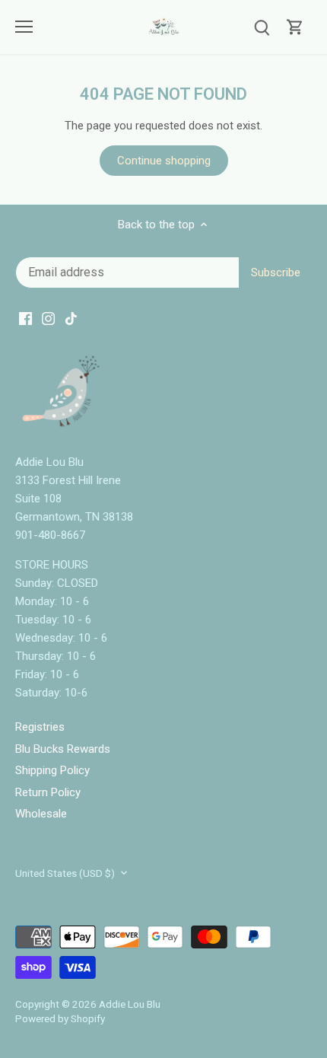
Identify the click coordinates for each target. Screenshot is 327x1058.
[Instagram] (170, 579)
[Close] (303, 456)
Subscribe (251, 532)
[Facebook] (147, 579)
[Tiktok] (193, 579)
